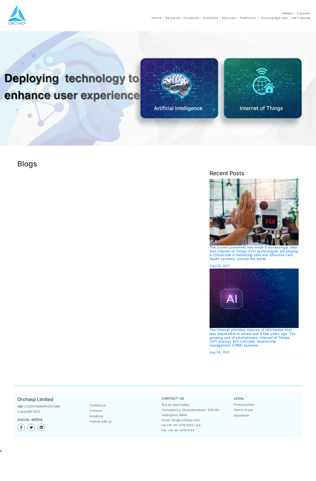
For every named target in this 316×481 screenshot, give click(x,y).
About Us (172, 18)
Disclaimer (242, 415)
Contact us (98, 405)
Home (157, 18)
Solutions (210, 18)
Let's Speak (301, 18)
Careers (303, 13)
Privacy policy (244, 404)
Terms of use (243, 410)
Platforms (248, 18)
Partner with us (101, 421)
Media (288, 13)
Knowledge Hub (275, 18)
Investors (191, 18)
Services (229, 18)
